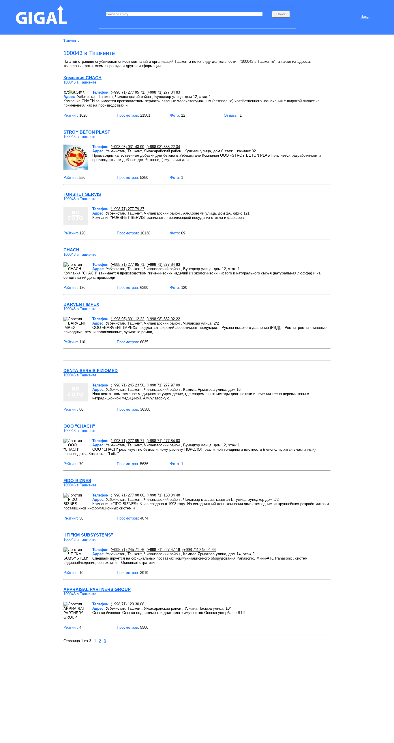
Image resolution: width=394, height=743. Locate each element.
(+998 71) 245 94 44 (199, 549)
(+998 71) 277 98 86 (127, 495)
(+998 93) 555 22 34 (163, 147)
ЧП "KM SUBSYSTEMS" (88, 534)
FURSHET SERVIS (82, 194)
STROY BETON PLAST (86, 132)
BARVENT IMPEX (81, 304)
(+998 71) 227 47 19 (163, 549)
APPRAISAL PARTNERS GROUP (97, 589)
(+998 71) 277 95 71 (127, 92)
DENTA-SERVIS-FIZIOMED (90, 370)
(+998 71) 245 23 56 (127, 385)
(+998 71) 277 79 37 (127, 209)
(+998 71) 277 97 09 (163, 385)
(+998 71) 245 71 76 (127, 549)
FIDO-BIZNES (77, 480)
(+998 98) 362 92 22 (163, 319)
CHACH (71, 249)
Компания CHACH (82, 77)
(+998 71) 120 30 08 (127, 604)
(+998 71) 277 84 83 (163, 92)
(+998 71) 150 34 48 (163, 495)
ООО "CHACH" (79, 426)
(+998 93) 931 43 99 (127, 147)
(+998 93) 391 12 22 (127, 319)
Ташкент (69, 40)
